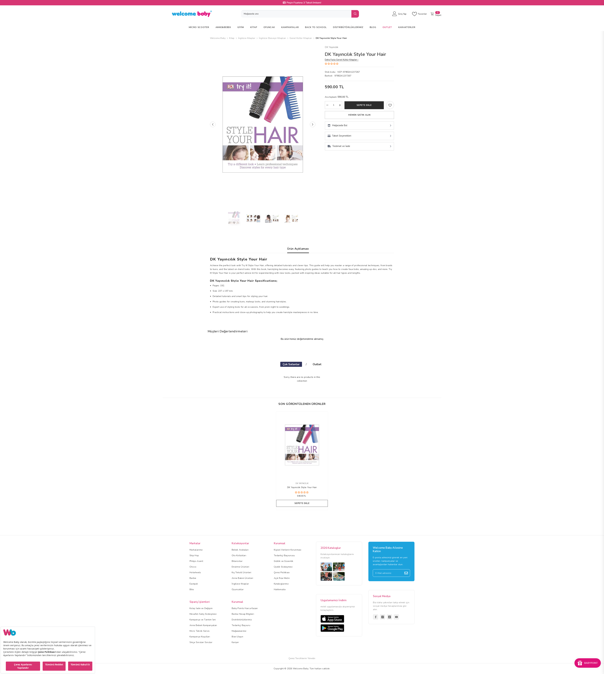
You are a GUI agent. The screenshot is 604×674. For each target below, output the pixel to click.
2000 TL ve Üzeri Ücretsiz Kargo (303, 2)
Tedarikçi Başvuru (241, 625)
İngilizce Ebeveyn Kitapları (272, 38)
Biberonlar (237, 561)
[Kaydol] (406, 573)
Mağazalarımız (239, 630)
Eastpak (194, 583)
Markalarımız (196, 549)
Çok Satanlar (291, 364)
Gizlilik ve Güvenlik (283, 561)
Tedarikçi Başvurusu (284, 555)
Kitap (231, 38)
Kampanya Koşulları (200, 636)
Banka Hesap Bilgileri (243, 613)
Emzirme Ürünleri (240, 566)
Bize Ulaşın (237, 636)
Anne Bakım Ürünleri (242, 578)
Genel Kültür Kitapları (301, 38)
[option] (263, 124)
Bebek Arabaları (240, 549)
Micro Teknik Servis (200, 630)
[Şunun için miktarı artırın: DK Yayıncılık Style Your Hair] (339, 105)
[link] (390, 105)
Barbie (193, 578)
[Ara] (300, 14)
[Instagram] (382, 617)
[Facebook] (375, 617)
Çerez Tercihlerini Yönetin (302, 658)
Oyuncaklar (238, 589)
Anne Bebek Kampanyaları (203, 625)
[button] (212, 124)
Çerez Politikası (282, 572)
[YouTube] (396, 617)
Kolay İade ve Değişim (201, 608)
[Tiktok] (389, 617)
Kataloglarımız (281, 583)
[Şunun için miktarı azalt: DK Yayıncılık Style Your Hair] (327, 105)
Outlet (317, 364)
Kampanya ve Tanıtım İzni (203, 619)
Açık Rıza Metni (282, 578)
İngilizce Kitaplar (246, 38)
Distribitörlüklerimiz (242, 619)
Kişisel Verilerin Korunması (287, 549)
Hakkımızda (279, 589)
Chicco (193, 566)
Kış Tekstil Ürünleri (241, 572)
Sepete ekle (364, 105)
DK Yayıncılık (331, 47)
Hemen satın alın (359, 115)
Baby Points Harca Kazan (245, 608)
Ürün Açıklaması (298, 249)
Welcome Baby (218, 38)
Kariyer (235, 642)
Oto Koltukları (239, 555)
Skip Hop (194, 555)
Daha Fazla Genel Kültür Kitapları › (341, 59)
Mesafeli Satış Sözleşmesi (203, 613)
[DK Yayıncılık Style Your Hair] (302, 444)
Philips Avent (196, 561)
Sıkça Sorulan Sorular (201, 642)
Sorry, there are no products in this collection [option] (302, 379)
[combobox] (296, 14)
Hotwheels (195, 572)
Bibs (192, 589)
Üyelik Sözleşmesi (283, 566)
